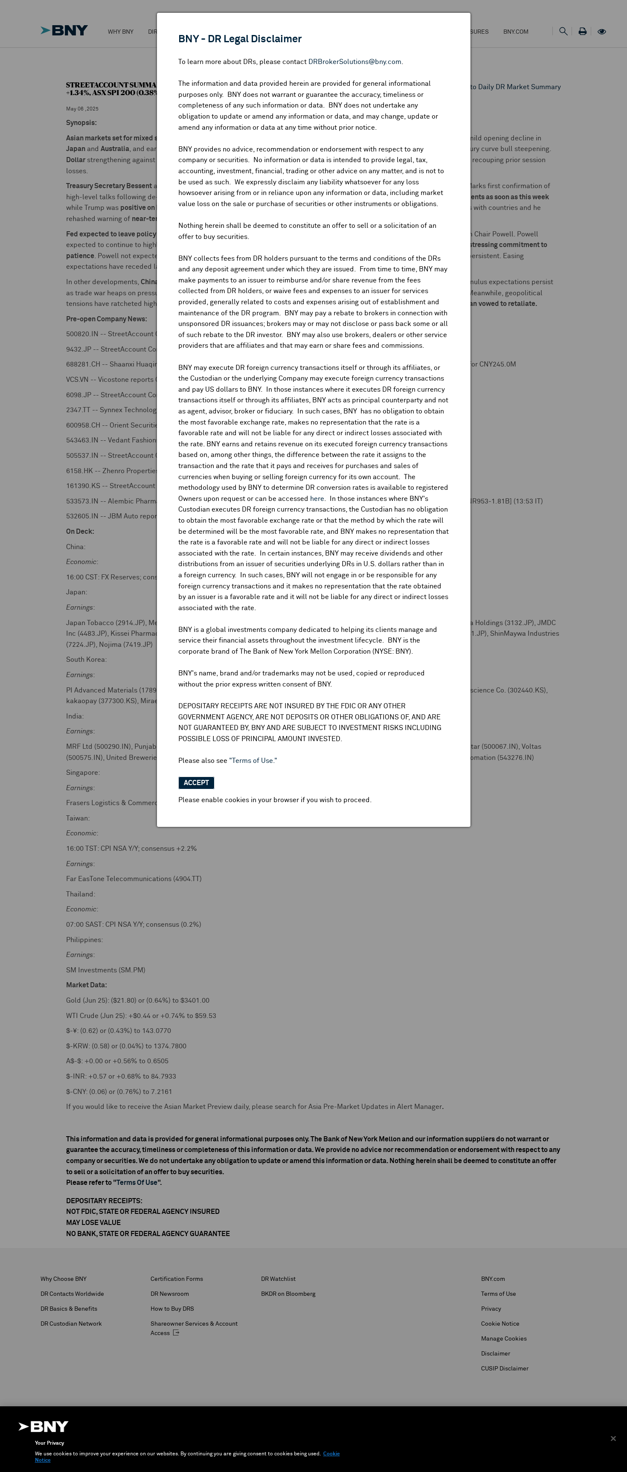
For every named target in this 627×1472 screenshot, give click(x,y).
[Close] (613, 1438)
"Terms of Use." (253, 760)
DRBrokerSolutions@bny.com (354, 61)
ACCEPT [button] (196, 783)
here (317, 498)
